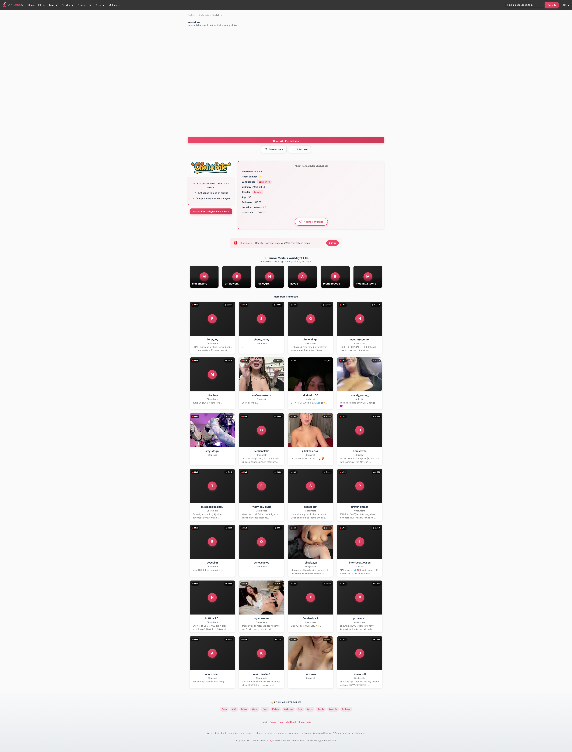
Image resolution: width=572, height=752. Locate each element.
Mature (275, 709)
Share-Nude (305, 722)
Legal (271, 740)
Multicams (114, 5)
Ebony (255, 709)
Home (31, 5)
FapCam (191, 15)
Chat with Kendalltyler (286, 141)
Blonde (321, 709)
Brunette (333, 709)
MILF (234, 709)
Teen (265, 709)
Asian (224, 709)
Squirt (310, 709)
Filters (41, 5)
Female (257, 192)
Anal (300, 709)
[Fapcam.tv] (13, 5)
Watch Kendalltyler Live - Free (211, 211)
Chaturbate (204, 15)
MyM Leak (291, 722)
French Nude (276, 722)
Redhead (346, 709)
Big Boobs (288, 709)
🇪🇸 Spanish (264, 182)
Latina (244, 709)
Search (552, 5)
